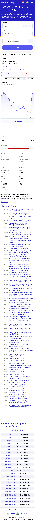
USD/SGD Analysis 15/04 (16, 369)
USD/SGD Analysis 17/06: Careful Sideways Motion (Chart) (19, 345)
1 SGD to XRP (12, 471)
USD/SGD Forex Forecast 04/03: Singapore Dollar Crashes (19, 381)
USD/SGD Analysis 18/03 (16, 374)
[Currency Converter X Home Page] (8, 3)
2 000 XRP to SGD (10, 458)
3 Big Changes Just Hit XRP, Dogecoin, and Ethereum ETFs (18, 255)
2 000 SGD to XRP (10, 495)
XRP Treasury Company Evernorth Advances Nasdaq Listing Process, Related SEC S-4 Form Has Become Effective (20, 215)
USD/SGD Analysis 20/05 (16, 358)
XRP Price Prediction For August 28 (20, 221)
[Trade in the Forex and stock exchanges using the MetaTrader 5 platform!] (28, 3)
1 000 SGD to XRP (10, 492)
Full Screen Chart (17, 122)
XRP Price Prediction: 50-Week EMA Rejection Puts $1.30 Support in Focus (20, 260)
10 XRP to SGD (11, 440)
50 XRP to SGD (11, 446)
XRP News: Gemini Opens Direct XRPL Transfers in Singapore (21, 313)
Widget (22, 67)
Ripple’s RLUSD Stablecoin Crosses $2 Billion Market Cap (20, 245)
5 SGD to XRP (12, 474)
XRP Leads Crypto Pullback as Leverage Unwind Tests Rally (18, 271)
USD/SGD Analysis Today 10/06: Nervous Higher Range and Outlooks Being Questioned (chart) (21, 350)
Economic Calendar (9, 70)
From (3, 30)
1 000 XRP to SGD (10, 455)
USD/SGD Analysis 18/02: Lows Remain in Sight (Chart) (18, 389)
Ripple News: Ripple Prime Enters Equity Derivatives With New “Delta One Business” (20, 228)
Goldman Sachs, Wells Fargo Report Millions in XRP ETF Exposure (20, 301)
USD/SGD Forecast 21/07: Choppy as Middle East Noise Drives (20, 329)
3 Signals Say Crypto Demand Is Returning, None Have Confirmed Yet (21, 309)
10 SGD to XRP (11, 477)
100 (26, 26)
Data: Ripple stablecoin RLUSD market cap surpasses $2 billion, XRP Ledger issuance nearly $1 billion (20, 266)
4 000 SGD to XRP (10, 498)
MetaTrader (23, 513)
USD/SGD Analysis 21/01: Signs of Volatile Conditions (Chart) (19, 402)
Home (11, 510)
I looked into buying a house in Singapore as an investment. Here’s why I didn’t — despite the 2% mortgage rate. (20, 319)
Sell (26, 74)
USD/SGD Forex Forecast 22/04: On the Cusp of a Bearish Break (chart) (20, 366)
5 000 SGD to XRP (10, 501)
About (17, 510)
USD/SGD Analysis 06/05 (16, 361)
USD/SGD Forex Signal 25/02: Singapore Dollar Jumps (18, 385)
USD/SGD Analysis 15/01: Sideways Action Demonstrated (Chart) (20, 406)
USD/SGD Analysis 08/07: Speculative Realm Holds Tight (20, 337)
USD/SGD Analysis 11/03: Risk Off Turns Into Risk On (19, 377)
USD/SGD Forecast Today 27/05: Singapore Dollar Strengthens (19, 355)
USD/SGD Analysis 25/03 (16, 372)
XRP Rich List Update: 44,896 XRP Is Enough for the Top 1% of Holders (20, 305)
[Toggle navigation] (32, 2)
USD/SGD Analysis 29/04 (16, 363)
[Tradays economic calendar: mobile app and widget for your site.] (24, 3)
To (3, 37)
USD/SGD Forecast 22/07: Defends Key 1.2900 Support (20, 325)
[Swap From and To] (30, 41)
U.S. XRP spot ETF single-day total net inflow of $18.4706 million (21, 210)
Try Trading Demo (17, 430)
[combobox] (17, 34)
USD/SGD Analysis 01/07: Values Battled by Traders (19, 341)
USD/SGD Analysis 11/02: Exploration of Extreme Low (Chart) (21, 393)
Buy (9, 74)
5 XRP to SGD (12, 437)
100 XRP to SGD (11, 449)
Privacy (23, 510)
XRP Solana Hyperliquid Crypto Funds (21, 298)
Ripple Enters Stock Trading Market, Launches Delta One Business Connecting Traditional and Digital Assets (20, 239)
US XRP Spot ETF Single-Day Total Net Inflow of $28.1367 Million (20, 251)
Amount (4, 22)
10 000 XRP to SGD (10, 468)
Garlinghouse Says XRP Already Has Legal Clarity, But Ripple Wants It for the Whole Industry (20, 294)
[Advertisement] (17, 128)
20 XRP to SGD (11, 443)
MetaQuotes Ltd (23, 517)
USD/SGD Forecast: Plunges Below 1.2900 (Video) (20, 333)
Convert (17, 47)
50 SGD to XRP (11, 483)
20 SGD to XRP (11, 480)
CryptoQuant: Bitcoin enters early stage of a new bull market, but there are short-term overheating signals (21, 276)
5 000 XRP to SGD (10, 464)
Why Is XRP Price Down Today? (19, 248)
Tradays (12, 513)
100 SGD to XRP (11, 486)
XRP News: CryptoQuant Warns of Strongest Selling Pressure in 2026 (20, 233)
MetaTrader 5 (24, 70)
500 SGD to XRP (11, 489)
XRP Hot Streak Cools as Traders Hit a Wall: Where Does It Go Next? (20, 285)
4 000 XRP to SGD (10, 461)
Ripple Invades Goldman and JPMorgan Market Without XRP (19, 224)
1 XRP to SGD (12, 434)
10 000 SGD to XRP (10, 504)
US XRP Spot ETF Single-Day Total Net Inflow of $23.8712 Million (20, 281)
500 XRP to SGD (11, 452)
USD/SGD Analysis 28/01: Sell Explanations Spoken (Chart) (18, 398)
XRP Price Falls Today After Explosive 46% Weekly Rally (20, 289)
